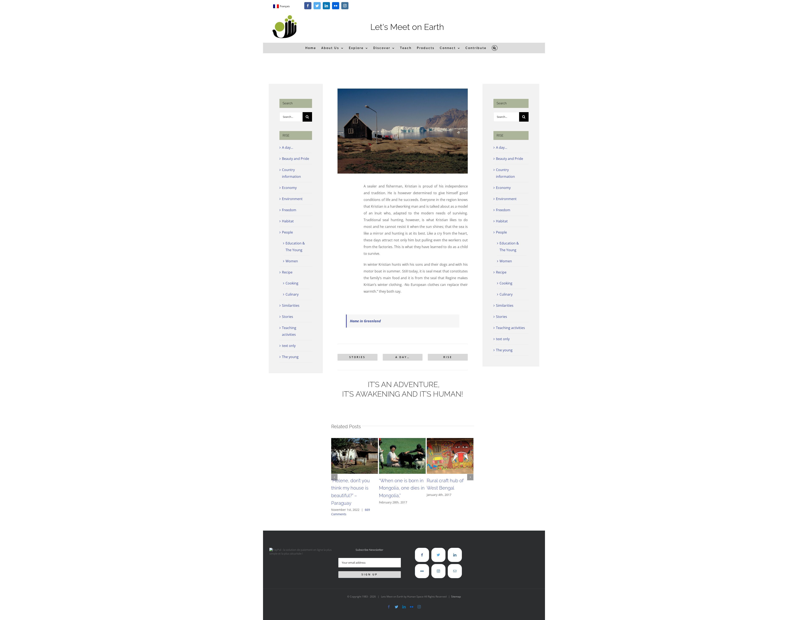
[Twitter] (438, 555)
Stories (287, 316)
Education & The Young (295, 246)
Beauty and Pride (295, 158)
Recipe (287, 272)
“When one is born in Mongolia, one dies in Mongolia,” (402, 488)
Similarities (290, 305)
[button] (495, 48)
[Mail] (455, 571)
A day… (287, 147)
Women (292, 261)
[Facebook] (422, 555)
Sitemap (456, 596)
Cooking (292, 283)
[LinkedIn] (455, 555)
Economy (289, 187)
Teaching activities (289, 331)
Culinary (292, 294)
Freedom (289, 210)
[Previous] (334, 477)
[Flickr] (422, 571)
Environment (292, 198)
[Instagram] (438, 571)
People (287, 232)
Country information (291, 173)
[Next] (470, 477)
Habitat (288, 221)
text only (289, 345)
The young (290, 356)
